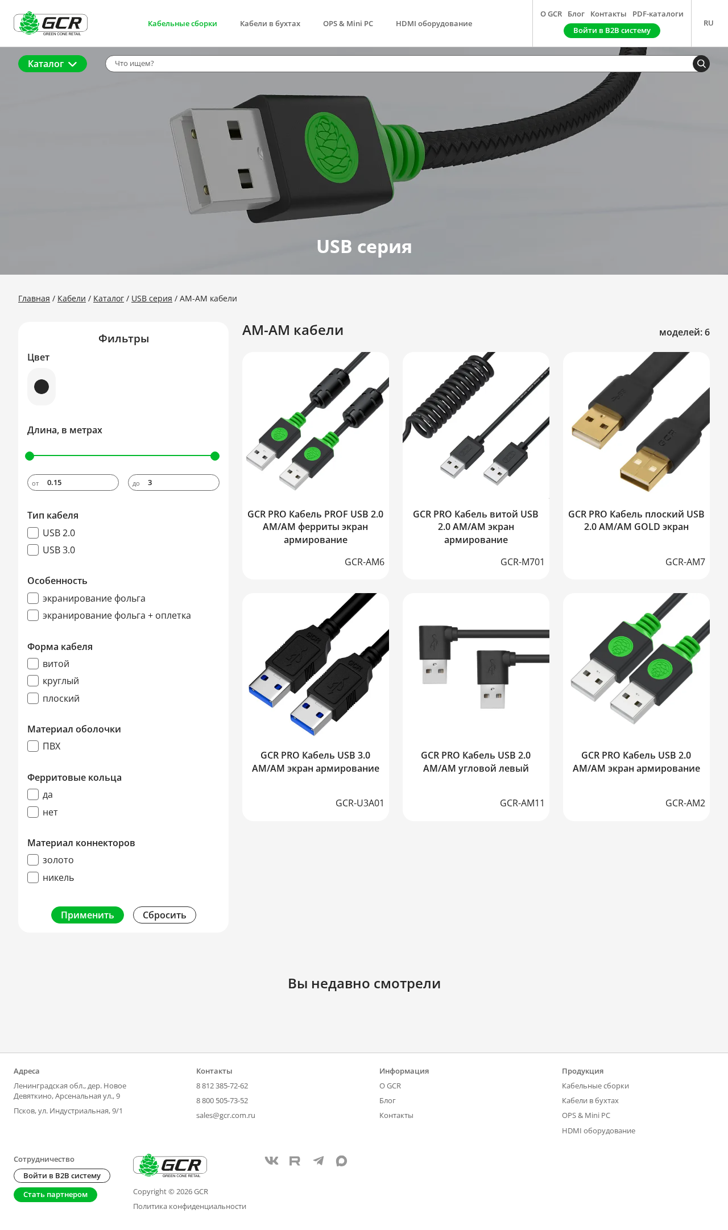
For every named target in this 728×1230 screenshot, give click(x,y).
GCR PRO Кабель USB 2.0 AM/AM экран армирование (636, 761)
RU (709, 23)
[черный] (41, 386)
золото (58, 860)
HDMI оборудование (434, 23)
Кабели (71, 298)
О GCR (551, 14)
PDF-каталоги (658, 14)
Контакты (608, 14)
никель (58, 877)
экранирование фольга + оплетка (117, 615)
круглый (61, 680)
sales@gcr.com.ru (225, 1115)
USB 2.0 (59, 533)
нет (50, 812)
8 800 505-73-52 (222, 1100)
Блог (576, 14)
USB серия (151, 298)
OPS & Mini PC (348, 23)
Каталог (46, 63)
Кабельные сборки (182, 23)
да (48, 794)
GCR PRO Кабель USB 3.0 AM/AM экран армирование (315, 761)
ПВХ (51, 746)
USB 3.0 (59, 550)
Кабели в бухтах (270, 23)
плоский (61, 698)
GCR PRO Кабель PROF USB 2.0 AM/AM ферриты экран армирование (315, 527)
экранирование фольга (94, 598)
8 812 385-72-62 (222, 1085)
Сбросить (165, 915)
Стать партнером (55, 1194)
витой (56, 663)
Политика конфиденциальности (189, 1206)
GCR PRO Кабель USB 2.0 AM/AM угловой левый (476, 761)
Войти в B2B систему (62, 1175)
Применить (87, 915)
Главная (34, 298)
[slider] (29, 456)
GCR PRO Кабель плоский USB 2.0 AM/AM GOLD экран (636, 520)
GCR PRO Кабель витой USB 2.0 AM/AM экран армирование (476, 527)
